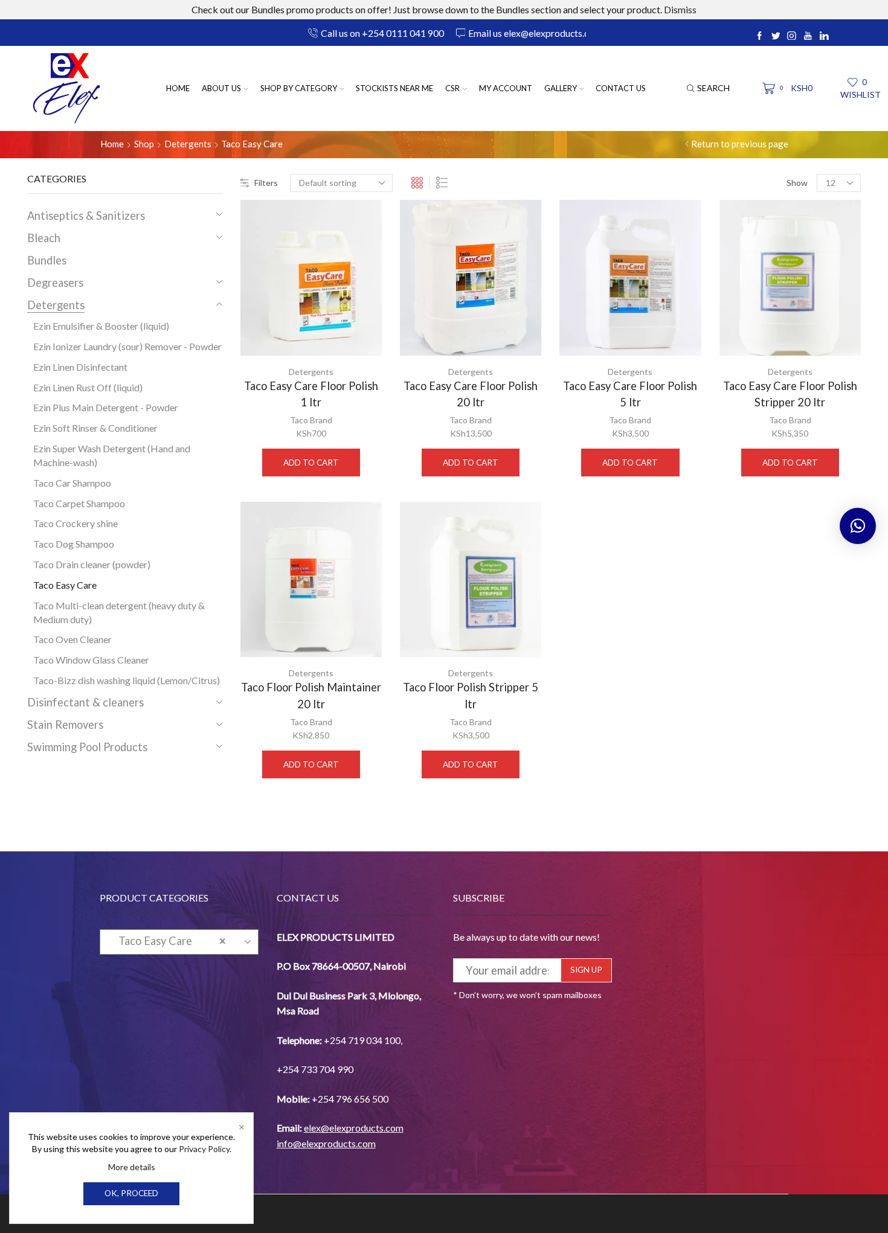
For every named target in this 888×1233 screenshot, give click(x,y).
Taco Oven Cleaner (72, 639)
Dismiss (680, 9)
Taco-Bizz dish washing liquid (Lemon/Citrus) (126, 680)
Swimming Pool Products (87, 747)
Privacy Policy (204, 1149)
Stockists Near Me (394, 88)
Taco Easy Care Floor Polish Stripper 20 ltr (790, 394)
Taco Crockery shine (75, 523)
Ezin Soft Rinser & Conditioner (95, 428)
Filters (266, 183)
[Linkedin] (824, 36)
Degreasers (55, 282)
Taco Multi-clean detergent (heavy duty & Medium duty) (119, 612)
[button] (858, 526)
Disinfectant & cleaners (85, 702)
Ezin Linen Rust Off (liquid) (88, 387)
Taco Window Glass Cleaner (91, 659)
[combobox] (179, 942)
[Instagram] (791, 36)
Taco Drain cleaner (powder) (91, 564)
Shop (144, 143)
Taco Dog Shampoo (73, 543)
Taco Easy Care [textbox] (168, 940)
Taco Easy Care (65, 585)
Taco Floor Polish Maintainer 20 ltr (311, 695)
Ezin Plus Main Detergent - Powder (105, 407)
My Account (505, 88)
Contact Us (621, 88)
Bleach (43, 238)
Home (178, 88)
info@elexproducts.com (326, 1143)
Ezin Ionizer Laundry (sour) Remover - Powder (127, 346)
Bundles (46, 260)
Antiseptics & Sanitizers (86, 215)
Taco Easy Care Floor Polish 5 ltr (630, 394)
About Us (221, 88)
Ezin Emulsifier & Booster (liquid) (101, 325)
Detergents (187, 143)
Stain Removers (65, 724)
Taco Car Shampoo (72, 482)
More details (131, 1167)
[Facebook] (759, 36)
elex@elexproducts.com (354, 1127)
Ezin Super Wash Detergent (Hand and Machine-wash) (111, 455)
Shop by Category (298, 88)
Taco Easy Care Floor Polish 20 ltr (471, 394)
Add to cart (311, 462)
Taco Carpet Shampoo (79, 503)
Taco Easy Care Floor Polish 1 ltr (311, 394)
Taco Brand (311, 420)
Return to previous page (739, 143)
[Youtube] (807, 36)
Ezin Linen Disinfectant (80, 367)
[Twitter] (775, 36)
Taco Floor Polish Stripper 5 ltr (470, 695)
